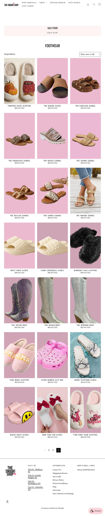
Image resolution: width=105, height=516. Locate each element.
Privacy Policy (58, 480)
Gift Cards (28, 6)
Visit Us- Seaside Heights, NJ (34, 476)
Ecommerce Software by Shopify (52, 508)
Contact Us (57, 470)
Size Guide (57, 477)
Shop (42, 3)
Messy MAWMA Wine (86, 470)
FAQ (54, 487)
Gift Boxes (74, 3)
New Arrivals (29, 3)
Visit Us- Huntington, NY (34, 482)
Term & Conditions (60, 483)
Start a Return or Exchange (63, 494)
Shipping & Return (60, 473)
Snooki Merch (57, 3)
